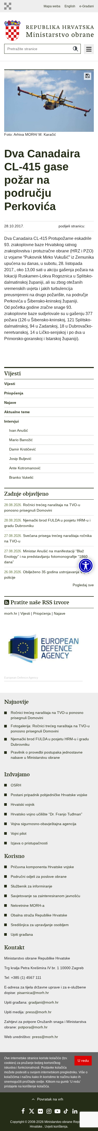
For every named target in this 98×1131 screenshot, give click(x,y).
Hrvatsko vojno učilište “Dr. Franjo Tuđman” (46, 814)
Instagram (49, 1111)
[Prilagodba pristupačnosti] (85, 565)
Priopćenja (13, 393)
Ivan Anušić (18, 430)
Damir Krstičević (22, 449)
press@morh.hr (38, 1012)
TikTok (66, 1111)
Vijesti (9, 384)
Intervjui (11, 421)
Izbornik (89, 49)
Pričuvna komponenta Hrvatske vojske (42, 867)
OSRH (16, 785)
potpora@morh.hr (33, 1027)
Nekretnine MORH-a (27, 905)
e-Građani (86, 6)
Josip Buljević (20, 459)
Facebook (23, 1111)
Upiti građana (22, 934)
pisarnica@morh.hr (33, 993)
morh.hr (10, 613)
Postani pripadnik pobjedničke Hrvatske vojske (49, 795)
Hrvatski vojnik (22, 804)
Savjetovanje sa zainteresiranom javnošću (45, 896)
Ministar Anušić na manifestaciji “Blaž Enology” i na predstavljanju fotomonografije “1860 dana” (46, 556)
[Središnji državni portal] (8, 6)
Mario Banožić (21, 440)
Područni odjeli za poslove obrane (39, 876)
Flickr (40, 1111)
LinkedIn (75, 1111)
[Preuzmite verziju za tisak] (87, 76)
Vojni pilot (18, 833)
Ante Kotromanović (25, 468)
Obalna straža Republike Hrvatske (39, 915)
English (70, 6)
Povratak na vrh (50, 1099)
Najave (10, 402)
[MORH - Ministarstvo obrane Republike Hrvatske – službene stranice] (49, 30)
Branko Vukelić (21, 477)
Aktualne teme (17, 412)
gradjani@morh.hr (43, 1002)
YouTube (57, 1111)
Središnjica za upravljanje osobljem (40, 925)
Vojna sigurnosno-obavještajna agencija (43, 824)
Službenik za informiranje (31, 886)
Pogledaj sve (83, 585)
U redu (83, 1060)
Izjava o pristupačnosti (29, 843)
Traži (75, 48)
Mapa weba (52, 6)
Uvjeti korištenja (56, 1126)
